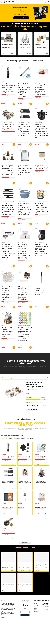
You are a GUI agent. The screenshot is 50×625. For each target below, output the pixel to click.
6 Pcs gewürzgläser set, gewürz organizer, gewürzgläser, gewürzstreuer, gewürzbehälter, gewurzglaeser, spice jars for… (24, 293)
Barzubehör (20, 79)
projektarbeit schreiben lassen (29, 61)
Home (35, 603)
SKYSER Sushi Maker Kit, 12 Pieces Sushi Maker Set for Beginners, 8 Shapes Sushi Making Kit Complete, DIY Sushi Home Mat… (25, 130)
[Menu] (1, 2)
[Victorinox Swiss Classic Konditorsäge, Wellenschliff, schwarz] (42, 277)
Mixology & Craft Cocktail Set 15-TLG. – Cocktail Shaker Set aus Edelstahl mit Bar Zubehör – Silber (7, 332)
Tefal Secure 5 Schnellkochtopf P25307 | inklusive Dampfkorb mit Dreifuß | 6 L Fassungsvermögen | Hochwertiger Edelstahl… (8, 251)
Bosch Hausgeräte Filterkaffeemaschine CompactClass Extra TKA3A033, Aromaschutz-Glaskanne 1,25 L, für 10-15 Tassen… (41, 250)
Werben (36, 611)
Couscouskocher (38, 122)
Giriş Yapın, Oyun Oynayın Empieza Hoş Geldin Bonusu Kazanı (41, 565)
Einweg (2, 284)
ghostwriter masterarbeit (25, 429)
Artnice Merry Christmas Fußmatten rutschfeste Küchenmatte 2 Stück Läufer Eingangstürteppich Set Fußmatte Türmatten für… (24, 252)
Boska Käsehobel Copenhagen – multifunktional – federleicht (24, 507)
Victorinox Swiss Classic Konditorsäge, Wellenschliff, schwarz (40, 290)
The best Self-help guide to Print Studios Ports (24, 585)
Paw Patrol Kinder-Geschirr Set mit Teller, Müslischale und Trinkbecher (7, 127)
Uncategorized (38, 162)
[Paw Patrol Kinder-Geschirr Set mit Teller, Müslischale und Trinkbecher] (8, 115)
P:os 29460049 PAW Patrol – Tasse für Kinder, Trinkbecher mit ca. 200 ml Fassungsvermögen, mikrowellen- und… (41, 208)
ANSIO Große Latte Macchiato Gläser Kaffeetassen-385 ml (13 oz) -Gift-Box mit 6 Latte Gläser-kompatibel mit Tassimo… (7, 170)
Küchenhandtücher (22, 242)
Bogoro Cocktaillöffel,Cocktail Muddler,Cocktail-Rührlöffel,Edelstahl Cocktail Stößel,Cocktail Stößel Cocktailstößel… (24, 89)
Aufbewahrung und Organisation (24, 162)
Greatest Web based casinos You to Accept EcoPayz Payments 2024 (24, 565)
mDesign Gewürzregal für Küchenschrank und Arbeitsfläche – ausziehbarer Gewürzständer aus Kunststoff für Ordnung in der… (35, 386)
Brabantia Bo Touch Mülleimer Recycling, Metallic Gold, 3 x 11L (41, 167)
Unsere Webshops (36, 609)
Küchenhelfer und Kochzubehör (7, 79)
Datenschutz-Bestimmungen (45, 604)
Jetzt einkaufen (21, 17)
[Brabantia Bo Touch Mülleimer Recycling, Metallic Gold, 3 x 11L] (42, 155)
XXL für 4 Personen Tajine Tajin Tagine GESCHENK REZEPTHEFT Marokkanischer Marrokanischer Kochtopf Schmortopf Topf (41, 88)
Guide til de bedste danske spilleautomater (8, 585)
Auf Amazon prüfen (14, 104)
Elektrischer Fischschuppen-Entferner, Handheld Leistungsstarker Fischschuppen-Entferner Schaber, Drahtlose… (8, 87)
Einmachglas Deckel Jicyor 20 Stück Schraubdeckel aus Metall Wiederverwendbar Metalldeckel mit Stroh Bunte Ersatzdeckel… (25, 334)
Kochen (36, 79)
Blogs (35, 606)
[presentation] (2, 38)
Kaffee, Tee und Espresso (39, 242)
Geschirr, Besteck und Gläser (7, 122)
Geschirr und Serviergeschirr (24, 122)
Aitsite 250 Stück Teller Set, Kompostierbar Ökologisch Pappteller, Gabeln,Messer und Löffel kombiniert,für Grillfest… (7, 293)
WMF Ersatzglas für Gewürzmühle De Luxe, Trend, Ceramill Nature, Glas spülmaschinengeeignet (25, 169)
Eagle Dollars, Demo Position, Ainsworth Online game (8, 564)
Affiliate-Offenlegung (45, 608)
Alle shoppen (37, 605)
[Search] (42, 2)
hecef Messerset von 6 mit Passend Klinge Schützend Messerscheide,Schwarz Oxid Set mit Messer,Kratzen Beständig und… (7, 209)
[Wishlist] (45, 2)
